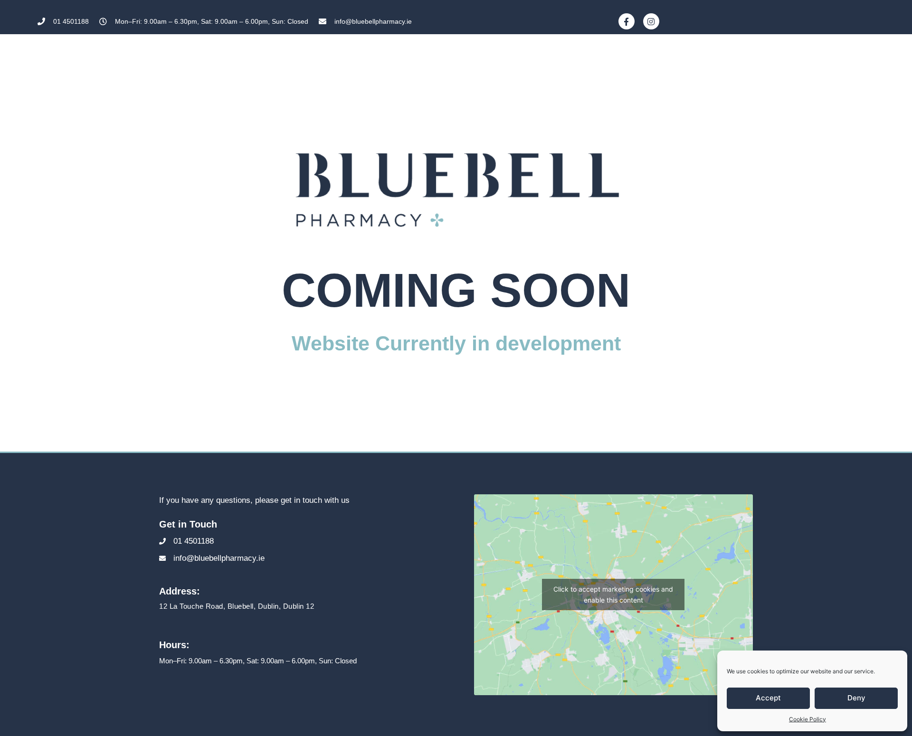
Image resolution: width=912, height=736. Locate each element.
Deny (856, 697)
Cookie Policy (807, 719)
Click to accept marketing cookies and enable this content (613, 594)
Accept (768, 697)
